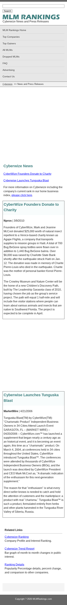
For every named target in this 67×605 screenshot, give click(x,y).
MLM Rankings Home (14, 30)
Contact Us (9, 76)
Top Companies (11, 37)
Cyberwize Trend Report (19, 548)
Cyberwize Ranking (17, 536)
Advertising (9, 70)
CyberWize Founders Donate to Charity (27, 173)
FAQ (5, 63)
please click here (22, 195)
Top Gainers (9, 43)
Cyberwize (8, 84)
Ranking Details (14, 564)
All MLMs (8, 50)
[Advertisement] (33, 126)
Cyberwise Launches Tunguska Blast (26, 180)
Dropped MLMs (11, 56)
